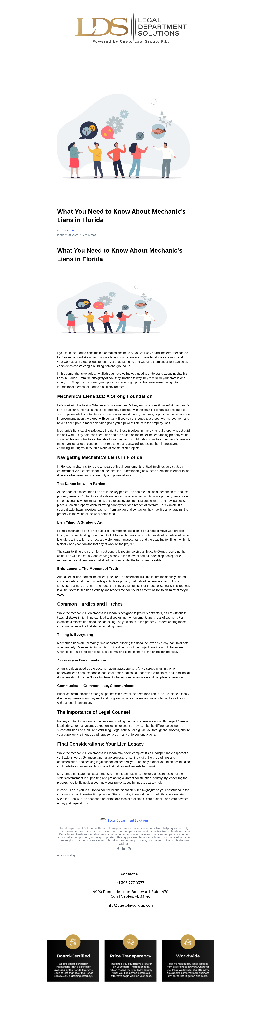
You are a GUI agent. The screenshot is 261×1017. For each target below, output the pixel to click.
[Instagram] (129, 849)
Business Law (65, 230)
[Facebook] (118, 849)
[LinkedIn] (123, 849)
